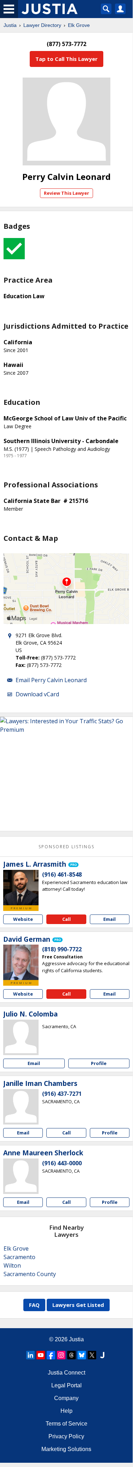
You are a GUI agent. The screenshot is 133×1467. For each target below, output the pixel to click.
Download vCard (37, 694)
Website (23, 919)
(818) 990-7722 (62, 949)
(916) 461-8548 (62, 874)
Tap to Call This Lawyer (66, 58)
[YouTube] (40, 1355)
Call (66, 919)
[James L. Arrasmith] (21, 887)
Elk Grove (79, 25)
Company (66, 1398)
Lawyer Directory (42, 25)
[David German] (21, 962)
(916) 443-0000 (62, 1163)
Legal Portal (66, 1385)
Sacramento (19, 1257)
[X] (92, 1355)
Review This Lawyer (66, 193)
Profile (98, 1063)
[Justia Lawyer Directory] (102, 1355)
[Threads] (71, 1355)
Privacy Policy (66, 1436)
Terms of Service (66, 1424)
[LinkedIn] (30, 1355)
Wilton (12, 1265)
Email (109, 919)
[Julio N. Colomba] (21, 1037)
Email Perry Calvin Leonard (51, 680)
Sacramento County (30, 1274)
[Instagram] (61, 1355)
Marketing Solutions (66, 1449)
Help (66, 1411)
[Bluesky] (81, 1355)
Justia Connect (66, 1373)
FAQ (34, 1304)
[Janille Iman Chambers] (21, 1107)
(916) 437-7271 (62, 1094)
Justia (10, 25)
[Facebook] (51, 1355)
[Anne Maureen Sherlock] (21, 1176)
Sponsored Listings (66, 847)
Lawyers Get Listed (78, 1304)
